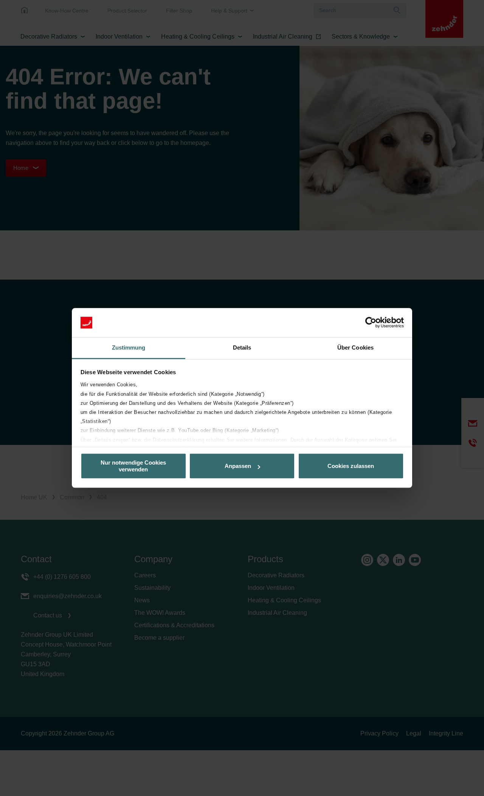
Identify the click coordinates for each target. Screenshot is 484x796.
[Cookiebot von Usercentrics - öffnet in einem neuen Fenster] (371, 322)
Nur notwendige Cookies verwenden (133, 466)
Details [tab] (242, 347)
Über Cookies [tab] (355, 347)
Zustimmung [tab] (129, 347)
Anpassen (238, 466)
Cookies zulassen (350, 466)
